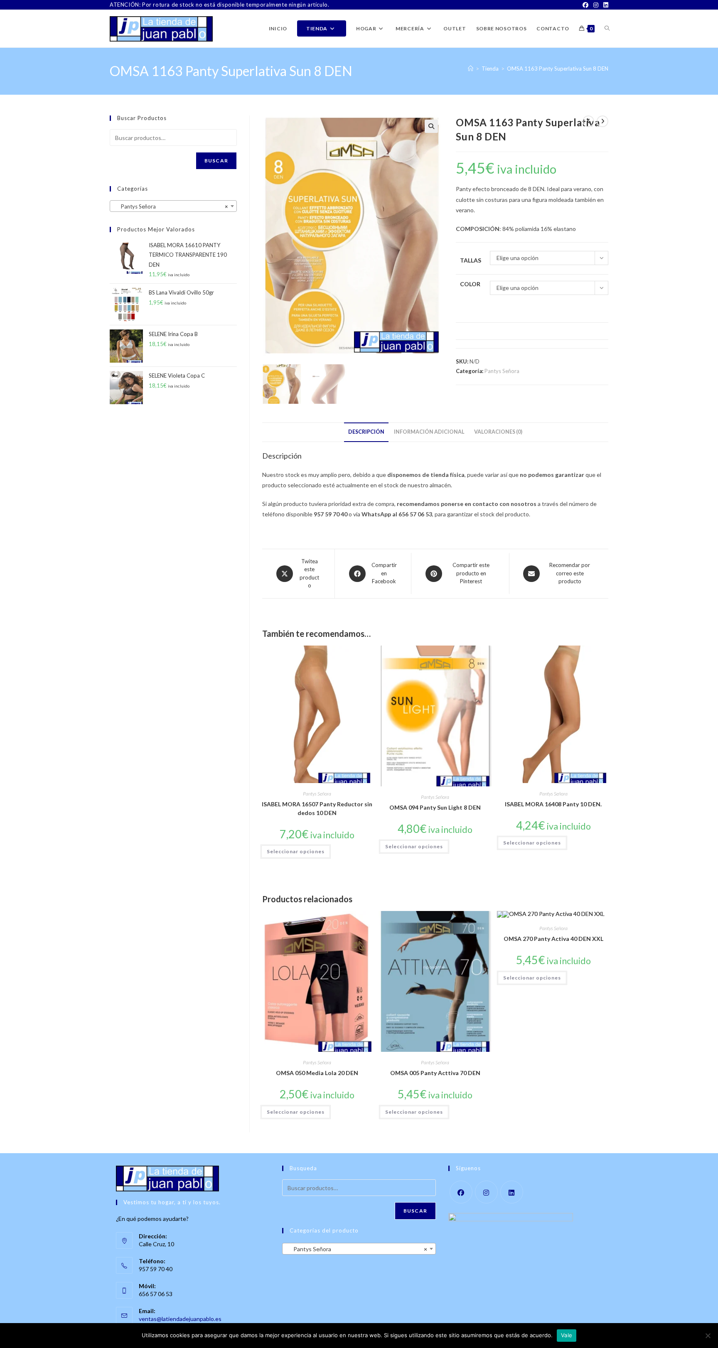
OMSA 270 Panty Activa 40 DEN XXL (553, 938)
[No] (707, 1335)
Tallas (470, 260)
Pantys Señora (501, 371)
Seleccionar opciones (296, 851)
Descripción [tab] (366, 432)
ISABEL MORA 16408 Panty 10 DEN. (553, 804)
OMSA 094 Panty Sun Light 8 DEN (435, 807)
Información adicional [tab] (429, 432)
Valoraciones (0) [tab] (498, 432)
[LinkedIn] (604, 5)
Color (470, 283)
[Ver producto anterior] (588, 121)
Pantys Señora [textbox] (170, 206)
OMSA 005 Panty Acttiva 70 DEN (435, 1072)
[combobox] (173, 206)
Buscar (216, 160)
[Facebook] (585, 5)
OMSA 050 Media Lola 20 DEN (317, 1072)
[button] (431, 126)
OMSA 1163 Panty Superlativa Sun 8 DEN (557, 68)
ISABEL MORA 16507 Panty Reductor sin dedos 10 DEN (317, 808)
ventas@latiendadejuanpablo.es (180, 1318)
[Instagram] (596, 5)
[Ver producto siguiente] (602, 121)
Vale (566, 1335)
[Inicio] (470, 68)
